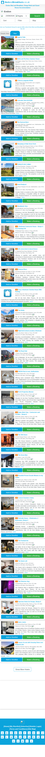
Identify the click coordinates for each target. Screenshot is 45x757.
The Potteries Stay (24, 581)
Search (37, 16)
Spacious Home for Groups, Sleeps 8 (29, 601)
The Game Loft (22, 561)
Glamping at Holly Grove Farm (26, 144)
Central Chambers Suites (26, 498)
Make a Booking (33, 54)
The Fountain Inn (23, 540)
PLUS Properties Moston (25, 392)
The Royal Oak (22, 351)
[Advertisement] (22, 694)
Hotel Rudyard (21, 184)
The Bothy (21, 310)
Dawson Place (22, 269)
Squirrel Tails (21, 37)
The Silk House (22, 435)
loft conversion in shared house (28, 249)
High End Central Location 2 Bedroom (30, 331)
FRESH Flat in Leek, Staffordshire (28, 371)
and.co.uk (17, 2)
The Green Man (23, 455)
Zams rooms (22, 622)
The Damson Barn (23, 122)
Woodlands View (22, 206)
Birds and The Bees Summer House (28, 59)
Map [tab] (15, 33)
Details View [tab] (5, 33)
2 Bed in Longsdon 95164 (25, 80)
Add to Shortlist (12, 54)
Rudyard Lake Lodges (24, 164)
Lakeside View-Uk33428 (24, 100)
